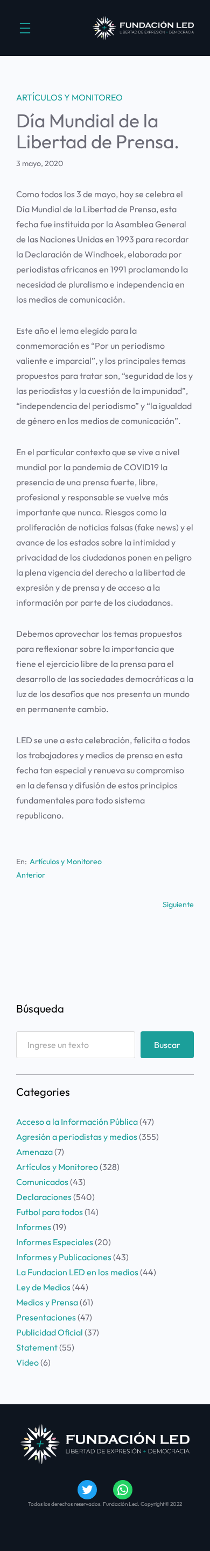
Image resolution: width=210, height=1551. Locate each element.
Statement (37, 1347)
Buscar (167, 1044)
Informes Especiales (54, 1242)
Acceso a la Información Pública (77, 1121)
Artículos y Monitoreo (69, 97)
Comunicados (42, 1181)
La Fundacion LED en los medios (77, 1272)
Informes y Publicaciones (63, 1257)
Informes (33, 1227)
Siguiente (178, 904)
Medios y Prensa (47, 1302)
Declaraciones (44, 1196)
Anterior (30, 875)
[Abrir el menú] (25, 28)
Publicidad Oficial (49, 1332)
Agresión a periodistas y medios (76, 1136)
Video (27, 1362)
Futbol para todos (49, 1212)
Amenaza (34, 1151)
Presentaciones (46, 1317)
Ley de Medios (43, 1287)
